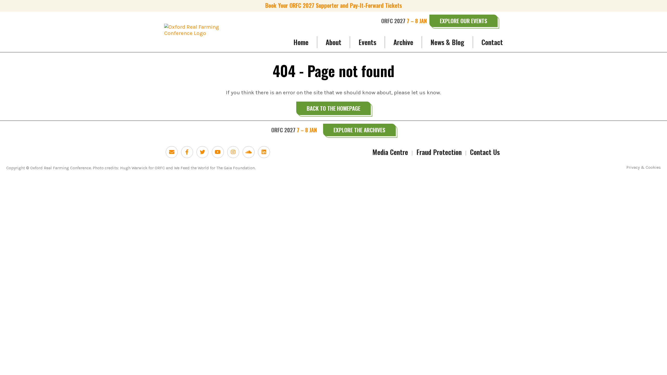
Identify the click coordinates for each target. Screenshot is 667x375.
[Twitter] (202, 152)
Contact (492, 42)
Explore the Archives (359, 130)
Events (367, 42)
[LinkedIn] (264, 152)
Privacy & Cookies (643, 167)
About (333, 42)
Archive (403, 42)
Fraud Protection (439, 152)
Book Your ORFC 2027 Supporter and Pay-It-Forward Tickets (333, 5)
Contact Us (485, 152)
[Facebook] (187, 152)
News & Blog (447, 42)
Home (300, 42)
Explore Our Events (463, 21)
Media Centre (390, 152)
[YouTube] (218, 152)
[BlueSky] (172, 152)
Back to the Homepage (333, 108)
